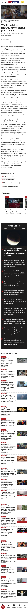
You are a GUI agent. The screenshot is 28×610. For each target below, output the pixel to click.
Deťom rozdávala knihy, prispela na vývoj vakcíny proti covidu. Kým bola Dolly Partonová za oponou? (8, 594)
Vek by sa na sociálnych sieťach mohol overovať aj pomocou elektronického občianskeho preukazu (8, 374)
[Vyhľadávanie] (3, 2)
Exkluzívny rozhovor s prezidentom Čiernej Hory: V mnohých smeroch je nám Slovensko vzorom (8, 423)
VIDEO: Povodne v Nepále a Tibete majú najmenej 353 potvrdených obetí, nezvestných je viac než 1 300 (8, 495)
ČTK (4, 38)
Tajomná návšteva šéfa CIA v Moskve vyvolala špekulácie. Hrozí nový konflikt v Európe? (15, 284)
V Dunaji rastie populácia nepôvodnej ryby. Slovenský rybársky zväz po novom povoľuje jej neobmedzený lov (14, 342)
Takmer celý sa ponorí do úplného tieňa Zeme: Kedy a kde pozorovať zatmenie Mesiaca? (15, 251)
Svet (7, 197)
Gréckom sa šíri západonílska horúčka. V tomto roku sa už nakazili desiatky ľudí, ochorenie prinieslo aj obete (8, 509)
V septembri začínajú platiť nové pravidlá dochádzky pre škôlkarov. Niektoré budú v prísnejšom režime (15, 321)
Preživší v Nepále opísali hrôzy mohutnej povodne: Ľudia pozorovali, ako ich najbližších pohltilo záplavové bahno (8, 435)
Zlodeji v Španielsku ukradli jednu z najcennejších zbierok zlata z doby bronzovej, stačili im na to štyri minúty (9, 411)
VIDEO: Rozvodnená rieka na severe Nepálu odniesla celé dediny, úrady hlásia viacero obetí (8, 558)
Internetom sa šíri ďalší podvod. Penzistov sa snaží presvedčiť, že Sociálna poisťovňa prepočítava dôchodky (14, 274)
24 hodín (4, 228)
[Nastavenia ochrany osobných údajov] (3, 607)
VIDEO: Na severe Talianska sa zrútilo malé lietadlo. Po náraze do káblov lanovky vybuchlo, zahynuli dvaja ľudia (8, 398)
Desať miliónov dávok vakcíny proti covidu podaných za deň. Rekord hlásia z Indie (13, 213)
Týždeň (23, 228)
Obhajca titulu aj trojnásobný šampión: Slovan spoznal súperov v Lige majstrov (15, 301)
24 (22, 2)
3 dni (14, 228)
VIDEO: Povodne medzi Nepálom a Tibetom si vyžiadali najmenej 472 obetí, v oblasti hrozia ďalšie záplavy (7, 362)
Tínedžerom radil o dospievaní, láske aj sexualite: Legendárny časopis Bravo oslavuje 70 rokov (8, 546)
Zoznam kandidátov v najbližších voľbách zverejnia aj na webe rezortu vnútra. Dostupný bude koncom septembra (14, 331)
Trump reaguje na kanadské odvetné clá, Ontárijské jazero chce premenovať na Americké (8, 570)
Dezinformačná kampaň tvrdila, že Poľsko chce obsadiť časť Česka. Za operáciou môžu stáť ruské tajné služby (8, 582)
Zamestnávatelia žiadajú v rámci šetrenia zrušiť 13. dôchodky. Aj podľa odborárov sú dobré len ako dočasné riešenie (14, 263)
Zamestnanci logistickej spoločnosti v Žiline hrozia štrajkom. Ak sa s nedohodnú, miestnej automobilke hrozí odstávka (15, 311)
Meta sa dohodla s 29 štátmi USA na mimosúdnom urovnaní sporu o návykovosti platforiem (7, 532)
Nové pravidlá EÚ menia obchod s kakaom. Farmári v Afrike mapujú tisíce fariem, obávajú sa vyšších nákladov (8, 460)
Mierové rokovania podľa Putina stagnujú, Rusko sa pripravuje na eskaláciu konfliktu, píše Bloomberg (8, 472)
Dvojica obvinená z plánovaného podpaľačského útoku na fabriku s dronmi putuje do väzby (14, 292)
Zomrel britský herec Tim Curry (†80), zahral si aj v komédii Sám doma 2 (8, 520)
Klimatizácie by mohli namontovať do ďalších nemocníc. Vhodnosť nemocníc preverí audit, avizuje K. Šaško (7, 386)
